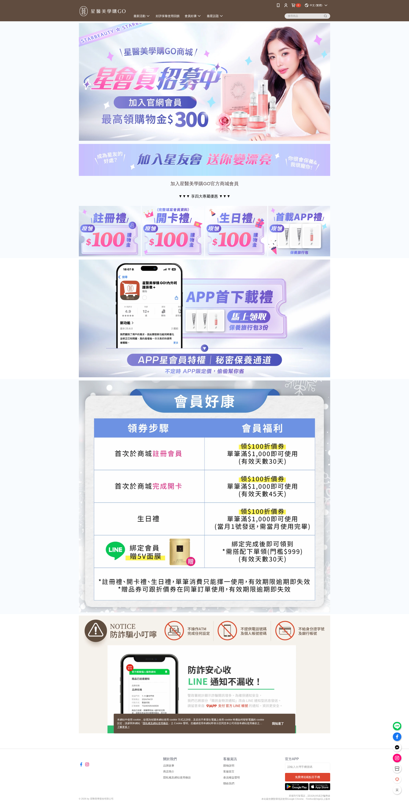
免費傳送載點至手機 (307, 777)
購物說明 (228, 765)
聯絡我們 (228, 783)
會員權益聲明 (231, 777)
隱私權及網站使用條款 (177, 777)
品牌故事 (168, 765)
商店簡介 (168, 771)
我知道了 (278, 723)
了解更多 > (123, 726)
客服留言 (228, 771)
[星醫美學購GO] (102, 11)
